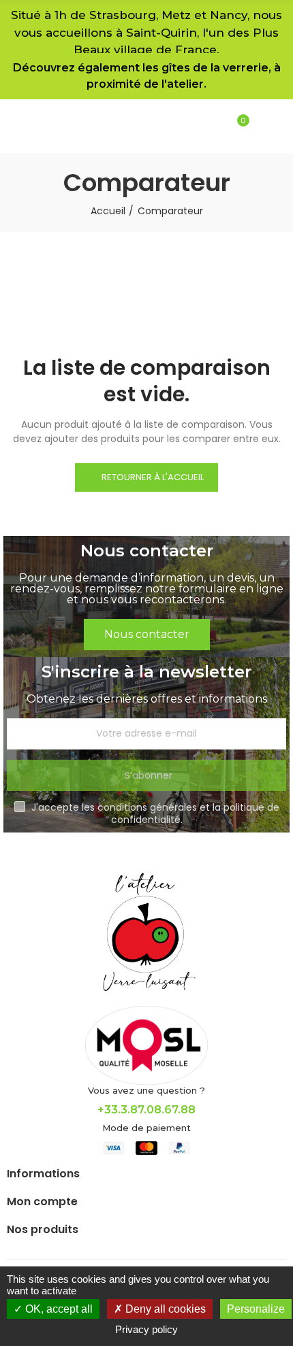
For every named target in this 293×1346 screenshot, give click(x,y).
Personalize (256, 1309)
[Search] (190, 126)
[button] (147, 634)
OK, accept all (57, 1309)
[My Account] (214, 126)
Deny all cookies (164, 1309)
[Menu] (259, 126)
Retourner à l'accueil (153, 477)
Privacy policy (146, 1329)
